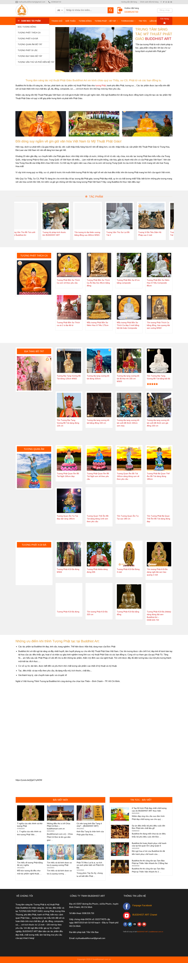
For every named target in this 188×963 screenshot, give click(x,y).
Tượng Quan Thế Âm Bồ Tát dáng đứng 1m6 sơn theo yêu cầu (97, 519)
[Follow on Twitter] (163, 2)
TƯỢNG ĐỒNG (85, 21)
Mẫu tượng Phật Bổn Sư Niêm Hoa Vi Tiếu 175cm (97, 324)
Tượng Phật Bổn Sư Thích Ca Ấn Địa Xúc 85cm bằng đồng (98, 283)
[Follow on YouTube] (171, 2)
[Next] (127, 49)
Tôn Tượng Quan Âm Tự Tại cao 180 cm (128, 517)
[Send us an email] (166, 2)
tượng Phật (101, 85)
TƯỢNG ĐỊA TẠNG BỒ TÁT (30, 56)
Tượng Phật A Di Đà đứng (68, 612)
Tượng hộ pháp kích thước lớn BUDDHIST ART (50, 233)
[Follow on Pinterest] (168, 2)
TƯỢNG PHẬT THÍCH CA (29, 33)
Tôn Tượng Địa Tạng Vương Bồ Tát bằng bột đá (158, 377)
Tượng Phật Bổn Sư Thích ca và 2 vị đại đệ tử (68, 324)
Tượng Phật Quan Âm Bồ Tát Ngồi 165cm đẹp (68, 475)
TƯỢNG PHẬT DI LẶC (28, 50)
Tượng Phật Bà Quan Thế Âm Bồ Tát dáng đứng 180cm (158, 476)
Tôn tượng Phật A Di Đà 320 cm (97, 613)
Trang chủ (56, 21)
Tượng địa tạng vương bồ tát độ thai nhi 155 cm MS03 (128, 378)
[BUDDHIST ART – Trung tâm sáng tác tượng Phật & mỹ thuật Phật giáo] (33, 10)
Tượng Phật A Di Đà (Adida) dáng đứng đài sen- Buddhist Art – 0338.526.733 (159, 616)
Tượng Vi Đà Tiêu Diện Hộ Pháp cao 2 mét (145, 233)
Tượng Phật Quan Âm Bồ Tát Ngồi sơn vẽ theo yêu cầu (98, 476)
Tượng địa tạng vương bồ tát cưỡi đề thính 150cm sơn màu (128, 423)
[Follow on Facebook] (161, 2)
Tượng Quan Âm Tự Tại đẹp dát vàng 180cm (67, 517)
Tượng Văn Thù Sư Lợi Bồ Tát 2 (114, 233)
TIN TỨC (143, 21)
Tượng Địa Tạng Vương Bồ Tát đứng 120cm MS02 (69, 377)
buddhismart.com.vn (156, 931)
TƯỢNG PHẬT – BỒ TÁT (105, 21)
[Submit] (111, 10)
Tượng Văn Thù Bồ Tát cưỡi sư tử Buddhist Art (19, 233)
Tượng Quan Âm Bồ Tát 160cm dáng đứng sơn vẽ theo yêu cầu (128, 476)
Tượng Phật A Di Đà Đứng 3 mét (128, 570)
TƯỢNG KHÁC (127, 21)
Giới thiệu (70, 21)
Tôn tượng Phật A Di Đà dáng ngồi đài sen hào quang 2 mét (157, 572)
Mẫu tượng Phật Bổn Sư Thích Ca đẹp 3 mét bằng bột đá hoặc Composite (128, 325)
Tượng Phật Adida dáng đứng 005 (97, 570)
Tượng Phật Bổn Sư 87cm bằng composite (128, 281)
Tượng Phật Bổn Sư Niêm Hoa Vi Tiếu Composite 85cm (158, 283)
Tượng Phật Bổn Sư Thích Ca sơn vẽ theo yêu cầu (68, 281)
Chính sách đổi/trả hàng (149, 2)
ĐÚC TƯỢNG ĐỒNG (27, 27)
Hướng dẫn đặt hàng (129, 2)
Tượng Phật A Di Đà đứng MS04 (68, 570)
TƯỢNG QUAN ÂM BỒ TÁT (30, 44)
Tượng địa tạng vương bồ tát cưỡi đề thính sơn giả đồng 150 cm (158, 423)
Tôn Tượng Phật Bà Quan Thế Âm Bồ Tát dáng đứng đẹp (158, 519)
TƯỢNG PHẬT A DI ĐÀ (28, 39)
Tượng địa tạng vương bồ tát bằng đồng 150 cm (98, 421)
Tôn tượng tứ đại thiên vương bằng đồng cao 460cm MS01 (83, 233)
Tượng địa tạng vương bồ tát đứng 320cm (98, 377)
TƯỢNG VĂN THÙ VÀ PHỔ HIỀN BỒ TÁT (33, 62)
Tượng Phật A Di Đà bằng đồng (128, 613)
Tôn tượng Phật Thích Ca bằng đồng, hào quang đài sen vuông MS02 (158, 325)
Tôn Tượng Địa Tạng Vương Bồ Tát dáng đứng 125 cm (68, 423)
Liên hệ (153, 21)
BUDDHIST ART (142, 931)
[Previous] (60, 49)
